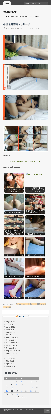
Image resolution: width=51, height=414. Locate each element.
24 (22, 391)
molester (9, 11)
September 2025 (13, 351)
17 (22, 388)
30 (17, 394)
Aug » (24, 397)
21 (7, 391)
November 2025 (12, 345)
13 (36, 385)
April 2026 (10, 332)
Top (47, 411)
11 (26, 385)
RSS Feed (23, 316)
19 (31, 388)
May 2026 (10, 329)
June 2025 (10, 358)
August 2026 (11, 322)
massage (9, 304)
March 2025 (11, 366)
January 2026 (12, 340)
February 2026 (12, 337)
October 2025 (12, 348)
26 (31, 391)
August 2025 (11, 353)
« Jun (18, 397)
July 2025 (10, 356)
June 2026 (10, 327)
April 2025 (10, 364)
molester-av (19, 28)
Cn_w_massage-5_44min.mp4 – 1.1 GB (25, 161)
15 (12, 388)
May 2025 (10, 361)
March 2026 (11, 335)
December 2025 (12, 343)
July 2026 (10, 324)
